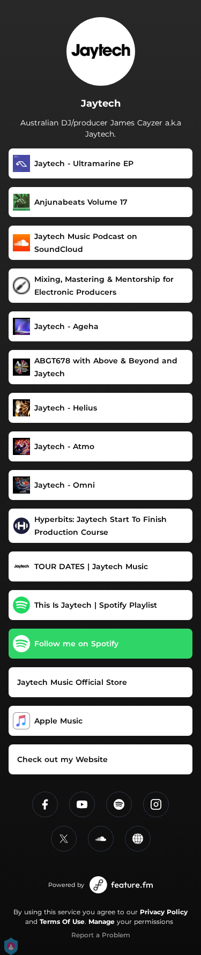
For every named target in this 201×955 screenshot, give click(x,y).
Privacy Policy (164, 912)
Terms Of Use (62, 921)
